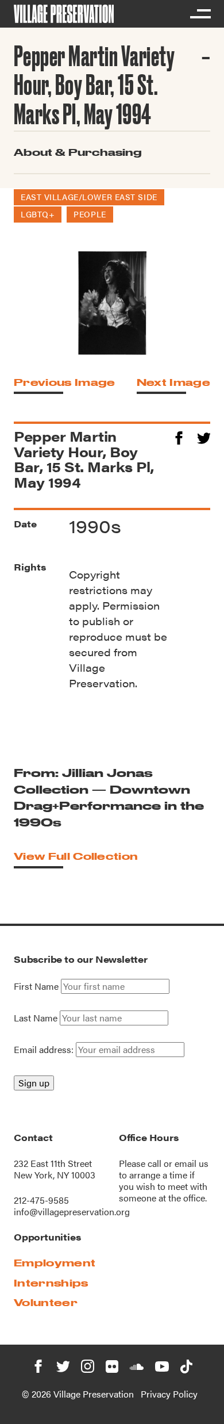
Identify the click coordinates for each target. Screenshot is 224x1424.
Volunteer (46, 1302)
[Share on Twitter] (203, 436)
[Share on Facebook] (179, 436)
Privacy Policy (169, 1393)
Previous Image (64, 382)
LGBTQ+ (38, 214)
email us (191, 1163)
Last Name (35, 1018)
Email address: (45, 1049)
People (90, 214)
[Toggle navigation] (200, 13)
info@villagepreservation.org (72, 1211)
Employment (54, 1262)
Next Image (173, 382)
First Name (36, 986)
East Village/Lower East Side (89, 196)
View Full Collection (76, 856)
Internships (51, 1282)
